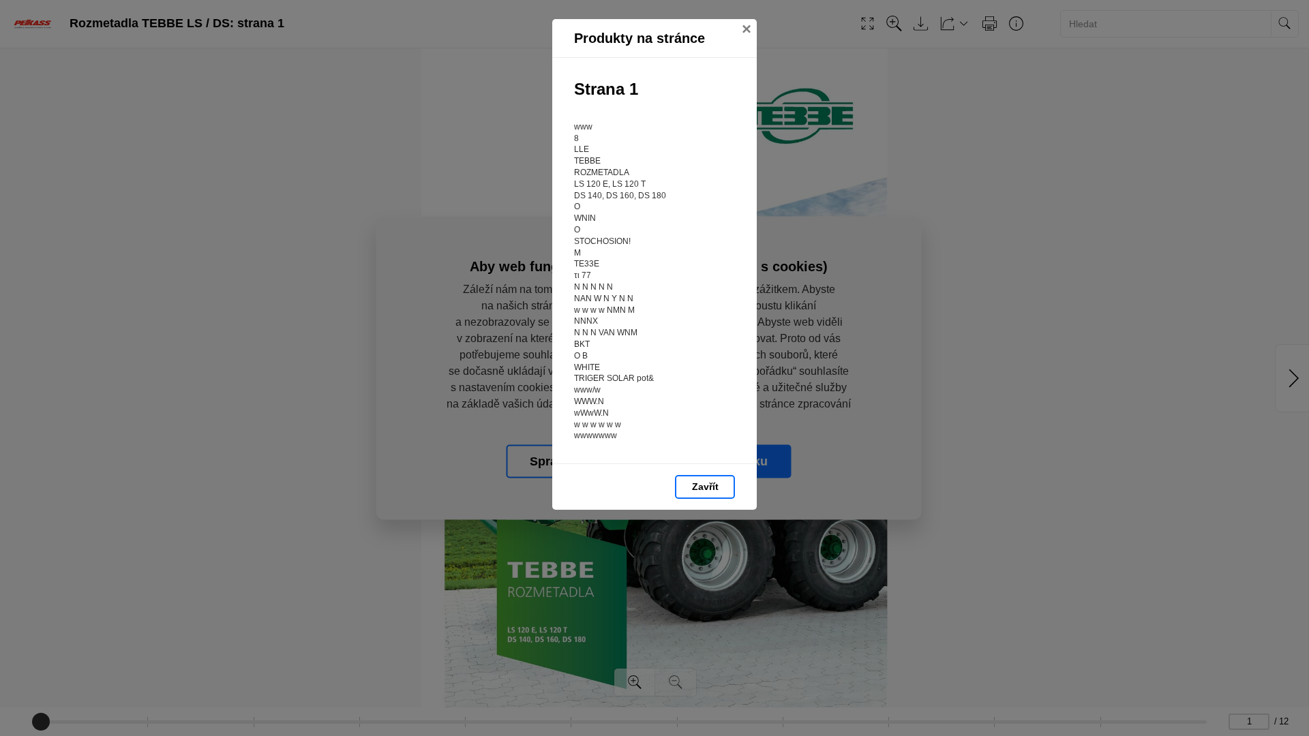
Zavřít (705, 486)
